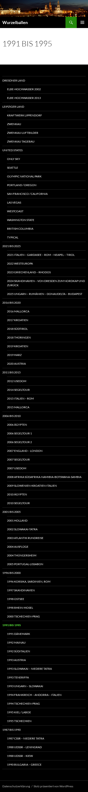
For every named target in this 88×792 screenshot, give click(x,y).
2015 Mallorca (18, 407)
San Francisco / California (27, 194)
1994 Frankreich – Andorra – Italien (34, 695)
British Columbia (20, 228)
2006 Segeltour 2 (19, 442)
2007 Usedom (16, 468)
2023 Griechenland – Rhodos (29, 272)
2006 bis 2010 (11, 416)
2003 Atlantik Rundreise (25, 538)
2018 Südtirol (17, 329)
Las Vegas (14, 202)
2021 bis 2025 (11, 246)
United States (12, 150)
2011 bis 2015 (11, 372)
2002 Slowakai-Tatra (22, 529)
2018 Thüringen (19, 337)
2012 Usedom (16, 381)
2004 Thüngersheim (21, 555)
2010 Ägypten (17, 494)
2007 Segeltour (18, 459)
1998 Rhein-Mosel (20, 607)
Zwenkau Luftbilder (22, 133)
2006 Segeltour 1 (19, 433)
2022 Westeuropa (20, 263)
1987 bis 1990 (11, 729)
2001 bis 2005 (11, 512)
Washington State (20, 220)
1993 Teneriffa (18, 677)
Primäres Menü (82, 22)
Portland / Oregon (21, 185)
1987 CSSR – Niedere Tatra (25, 738)
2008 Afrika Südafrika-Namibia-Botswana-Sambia (44, 477)
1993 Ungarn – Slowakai (25, 686)
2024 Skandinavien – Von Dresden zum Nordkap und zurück (46, 283)
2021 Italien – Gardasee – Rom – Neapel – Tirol (41, 255)
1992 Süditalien (18, 651)
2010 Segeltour (18, 503)
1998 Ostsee (15, 599)
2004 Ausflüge (17, 546)
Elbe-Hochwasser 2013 (24, 98)
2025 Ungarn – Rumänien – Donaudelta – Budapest (44, 294)
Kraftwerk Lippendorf (24, 115)
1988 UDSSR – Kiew (20, 756)
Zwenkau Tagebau (20, 141)
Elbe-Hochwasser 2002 (24, 89)
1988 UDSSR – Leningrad (24, 747)
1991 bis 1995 (11, 625)
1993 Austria (16, 660)
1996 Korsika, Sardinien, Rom (28, 581)
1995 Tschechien (19, 721)
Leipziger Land (13, 106)
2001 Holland (17, 520)
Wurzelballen (15, 22)
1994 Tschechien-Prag (23, 703)
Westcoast (15, 211)
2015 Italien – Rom (20, 398)
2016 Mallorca (18, 311)
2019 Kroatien (17, 346)
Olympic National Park (24, 176)
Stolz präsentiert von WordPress (53, 786)
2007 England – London (24, 451)
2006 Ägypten (17, 424)
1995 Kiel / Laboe (19, 712)
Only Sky (13, 159)
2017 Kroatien (17, 320)
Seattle (12, 167)
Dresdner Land (13, 80)
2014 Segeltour (18, 390)
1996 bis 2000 (11, 573)
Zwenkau (14, 124)
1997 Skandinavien (21, 590)
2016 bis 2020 (11, 302)
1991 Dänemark (18, 634)
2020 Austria (16, 363)
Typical (12, 237)
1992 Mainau (16, 642)
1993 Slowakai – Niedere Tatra (29, 668)
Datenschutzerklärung (16, 786)
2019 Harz (14, 355)
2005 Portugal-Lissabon (25, 564)
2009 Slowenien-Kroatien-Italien (32, 485)
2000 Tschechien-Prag (23, 616)
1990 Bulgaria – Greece (24, 764)
